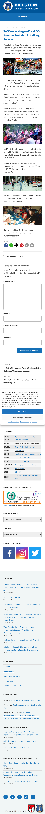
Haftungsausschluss (11, 676)
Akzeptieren (23, 411)
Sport (21, 256)
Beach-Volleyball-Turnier (25, 447)
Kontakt (6, 667)
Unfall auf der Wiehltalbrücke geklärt (26, 700)
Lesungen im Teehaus (12, 597)
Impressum (33, 422)
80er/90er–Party (21, 472)
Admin (23, 28)
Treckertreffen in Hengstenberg (28, 454)
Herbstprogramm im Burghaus (27, 465)
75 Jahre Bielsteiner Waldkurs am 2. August (21, 640)
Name (6, 314)
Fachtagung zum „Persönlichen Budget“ (18, 747)
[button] (6, 245)
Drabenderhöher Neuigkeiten (20, 758)
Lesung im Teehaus (22, 458)
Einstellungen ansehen (22, 418)
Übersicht (7, 506)
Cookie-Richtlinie (13, 422)
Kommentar (9, 281)
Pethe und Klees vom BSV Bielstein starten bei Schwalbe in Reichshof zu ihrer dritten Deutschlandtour (22, 617)
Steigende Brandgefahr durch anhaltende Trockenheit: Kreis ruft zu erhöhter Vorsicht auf (21, 587)
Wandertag (19, 450)
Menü (24, 17)
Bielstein (26, 5)
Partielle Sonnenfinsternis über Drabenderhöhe (20, 781)
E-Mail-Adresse (10, 326)
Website (6, 337)
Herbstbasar (20, 468)
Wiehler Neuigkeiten (15, 727)
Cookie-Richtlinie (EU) (12, 686)
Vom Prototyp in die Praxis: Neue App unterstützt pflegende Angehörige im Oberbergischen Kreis (18, 630)
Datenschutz (24, 422)
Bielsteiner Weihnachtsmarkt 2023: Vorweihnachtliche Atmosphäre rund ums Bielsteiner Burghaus (21, 715)
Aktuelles (12, 256)
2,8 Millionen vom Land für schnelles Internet (19, 741)
